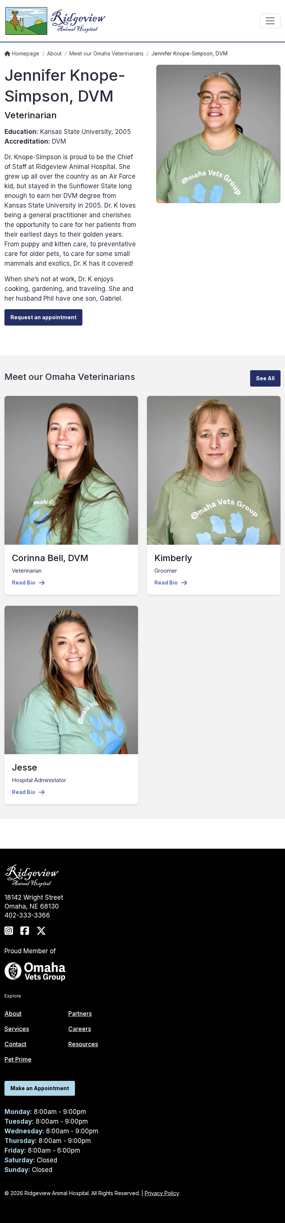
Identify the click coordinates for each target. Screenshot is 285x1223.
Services (16, 1028)
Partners (80, 1013)
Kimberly (173, 558)
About (54, 53)
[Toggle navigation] (270, 20)
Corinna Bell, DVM (50, 558)
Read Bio (23, 582)
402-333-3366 (27, 915)
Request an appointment (43, 317)
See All (265, 378)
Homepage (24, 53)
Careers (79, 1028)
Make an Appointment (39, 1088)
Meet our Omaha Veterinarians (106, 53)
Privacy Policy (162, 1193)
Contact (15, 1044)
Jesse (24, 767)
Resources (83, 1044)
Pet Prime (18, 1059)
